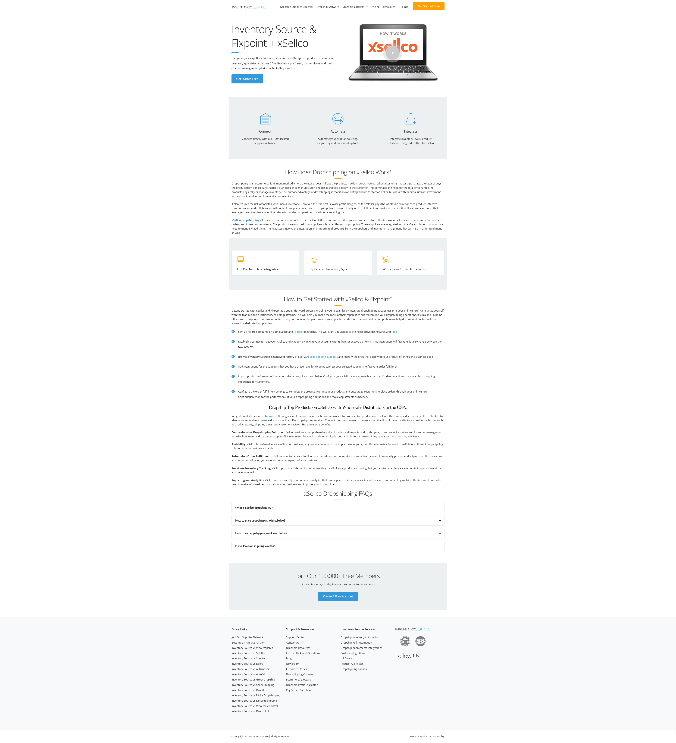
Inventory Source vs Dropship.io (250, 711)
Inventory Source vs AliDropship (250, 669)
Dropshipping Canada (354, 669)
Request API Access (352, 663)
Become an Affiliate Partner (248, 642)
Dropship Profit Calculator (302, 684)
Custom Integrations (353, 653)
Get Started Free (429, 6)
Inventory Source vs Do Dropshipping (254, 700)
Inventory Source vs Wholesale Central (254, 706)
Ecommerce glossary (298, 679)
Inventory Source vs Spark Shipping (252, 684)
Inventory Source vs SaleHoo (248, 653)
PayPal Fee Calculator (299, 690)
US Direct (346, 658)
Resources (389, 6)
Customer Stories (296, 669)
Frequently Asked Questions (303, 653)
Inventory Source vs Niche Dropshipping (255, 695)
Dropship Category (353, 6)
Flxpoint (298, 331)
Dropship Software (328, 6)
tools (395, 331)
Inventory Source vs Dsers (247, 663)
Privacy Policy (437, 736)
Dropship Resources (298, 648)
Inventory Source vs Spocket (248, 658)
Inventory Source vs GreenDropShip (253, 679)
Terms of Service (418, 736)
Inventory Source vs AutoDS (248, 674)
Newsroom (292, 663)
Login (405, 6)
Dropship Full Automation (356, 642)
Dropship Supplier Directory (296, 6)
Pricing (375, 6)
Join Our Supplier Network (247, 637)
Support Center (295, 637)
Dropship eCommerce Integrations (361, 648)
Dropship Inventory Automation (360, 637)
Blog (289, 658)
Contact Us (292, 642)
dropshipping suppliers (324, 356)
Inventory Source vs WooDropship (252, 648)
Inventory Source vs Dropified (249, 690)
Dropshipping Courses (299, 674)
